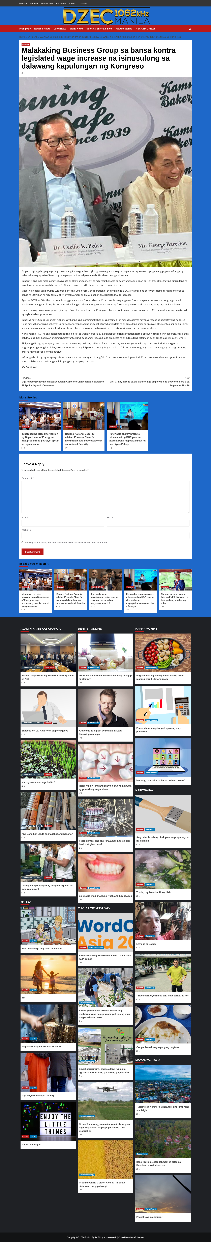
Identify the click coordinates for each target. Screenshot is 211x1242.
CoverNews (124, 1237)
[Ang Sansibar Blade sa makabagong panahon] (48, 811)
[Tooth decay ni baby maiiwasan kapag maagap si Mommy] (105, 653)
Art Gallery (61, 3)
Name (25, 517)
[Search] (190, 29)
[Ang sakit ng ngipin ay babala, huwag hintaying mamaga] (105, 708)
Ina (23, 997)
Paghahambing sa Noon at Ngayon (41, 1046)
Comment (28, 478)
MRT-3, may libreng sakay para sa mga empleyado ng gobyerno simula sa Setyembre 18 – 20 (149, 382)
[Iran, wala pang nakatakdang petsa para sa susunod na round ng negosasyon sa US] (105, 580)
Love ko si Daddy (146, 944)
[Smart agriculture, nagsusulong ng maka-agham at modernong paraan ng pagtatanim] (105, 1046)
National (25, 44)
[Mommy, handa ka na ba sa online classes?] (163, 757)
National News (42, 28)
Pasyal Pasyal (142, 1099)
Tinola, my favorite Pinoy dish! (153, 892)
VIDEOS (83, 3)
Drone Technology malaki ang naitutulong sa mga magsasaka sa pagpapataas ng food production (104, 1127)
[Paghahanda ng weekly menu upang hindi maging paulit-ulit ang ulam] (163, 653)
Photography (47, 3)
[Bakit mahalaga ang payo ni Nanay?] (48, 926)
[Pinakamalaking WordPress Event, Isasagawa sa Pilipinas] (105, 932)
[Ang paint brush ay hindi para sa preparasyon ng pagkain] (163, 814)
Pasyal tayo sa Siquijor (149, 1217)
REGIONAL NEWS (146, 28)
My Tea (33, 940)
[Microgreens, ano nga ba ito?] (48, 759)
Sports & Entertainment (99, 28)
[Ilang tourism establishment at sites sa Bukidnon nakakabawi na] (163, 1139)
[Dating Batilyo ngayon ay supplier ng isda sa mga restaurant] (48, 863)
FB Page (23, 3)
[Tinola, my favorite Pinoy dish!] (163, 869)
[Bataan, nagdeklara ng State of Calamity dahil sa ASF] (48, 653)
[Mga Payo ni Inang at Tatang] (48, 1072)
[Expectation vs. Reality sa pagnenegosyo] (48, 708)
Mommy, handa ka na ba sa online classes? (160, 780)
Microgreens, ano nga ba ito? (38, 782)
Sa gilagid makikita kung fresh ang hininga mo (105, 896)
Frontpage (25, 28)
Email (110, 517)
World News (76, 28)
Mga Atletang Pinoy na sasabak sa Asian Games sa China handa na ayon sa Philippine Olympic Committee (63, 382)
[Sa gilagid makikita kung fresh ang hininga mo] (105, 873)
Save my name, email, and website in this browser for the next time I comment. (66, 542)
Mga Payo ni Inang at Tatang (38, 1095)
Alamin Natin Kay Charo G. (32, 667)
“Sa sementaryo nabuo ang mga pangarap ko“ (162, 995)
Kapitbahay (150, 829)
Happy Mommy (151, 667)
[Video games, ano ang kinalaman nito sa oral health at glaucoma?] (105, 818)
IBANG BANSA (97, 587)
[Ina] (48, 974)
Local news (49, 667)
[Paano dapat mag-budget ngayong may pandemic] (163, 705)
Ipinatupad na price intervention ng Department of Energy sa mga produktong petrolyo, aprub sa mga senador (35, 600)
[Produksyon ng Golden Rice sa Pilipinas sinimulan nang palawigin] (105, 1159)
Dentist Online (93, 667)
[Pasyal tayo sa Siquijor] (163, 1194)
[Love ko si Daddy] (163, 921)
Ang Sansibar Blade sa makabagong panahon (47, 834)
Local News (60, 28)
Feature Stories (124, 28)
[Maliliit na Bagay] (48, 1121)
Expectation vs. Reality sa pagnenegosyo (45, 730)
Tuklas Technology (96, 947)
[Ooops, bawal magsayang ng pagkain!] (163, 1024)
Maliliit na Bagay (31, 1144)
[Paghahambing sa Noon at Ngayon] (48, 1024)
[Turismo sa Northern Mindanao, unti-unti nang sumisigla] (163, 1084)
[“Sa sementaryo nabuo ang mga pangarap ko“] (163, 973)
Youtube (34, 3)
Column (72, 3)
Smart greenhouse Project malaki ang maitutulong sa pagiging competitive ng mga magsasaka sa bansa (104, 1014)
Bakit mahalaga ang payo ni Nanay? (42, 948)
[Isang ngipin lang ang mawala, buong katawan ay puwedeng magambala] (105, 763)
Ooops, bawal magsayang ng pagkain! (158, 1047)
